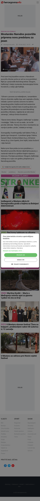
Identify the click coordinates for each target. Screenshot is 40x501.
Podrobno (20, 248)
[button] (20, 251)
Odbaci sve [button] (20, 260)
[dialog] (20, 250)
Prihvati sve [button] (21, 255)
